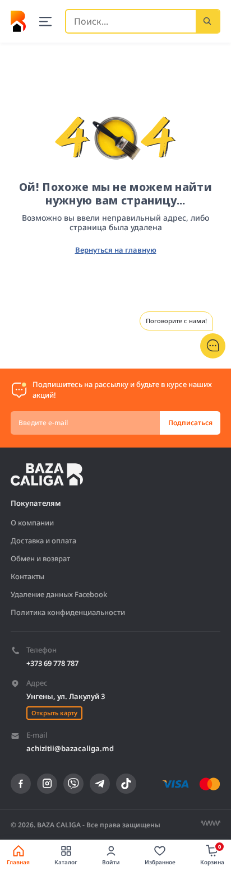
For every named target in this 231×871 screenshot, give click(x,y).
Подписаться (190, 422)
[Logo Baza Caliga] (18, 20)
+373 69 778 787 (52, 663)
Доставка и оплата (43, 540)
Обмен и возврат (40, 558)
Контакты (27, 576)
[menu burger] (45, 21)
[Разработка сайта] (210, 823)
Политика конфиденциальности (68, 612)
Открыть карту (54, 713)
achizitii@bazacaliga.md (70, 748)
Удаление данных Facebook (59, 594)
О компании (32, 523)
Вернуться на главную (115, 250)
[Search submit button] (207, 21)
